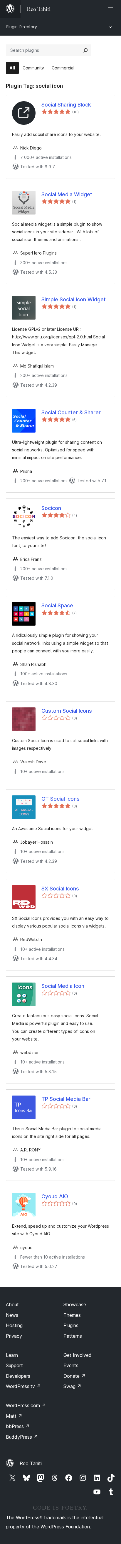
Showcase (74, 1304)
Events (70, 1365)
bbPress (18, 1426)
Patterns (72, 1336)
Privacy (14, 1336)
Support (14, 1365)
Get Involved (77, 1355)
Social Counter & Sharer (71, 412)
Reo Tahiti (31, 1463)
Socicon (51, 508)
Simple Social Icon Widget (73, 299)
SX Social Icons (60, 888)
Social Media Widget (66, 194)
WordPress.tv (23, 1386)
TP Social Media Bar (65, 1099)
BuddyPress (22, 1437)
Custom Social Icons (66, 711)
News (12, 1315)
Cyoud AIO (54, 1196)
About (12, 1304)
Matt (14, 1416)
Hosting (14, 1325)
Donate (74, 1376)
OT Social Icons (60, 799)
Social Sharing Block (66, 105)
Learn (12, 1355)
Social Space (57, 605)
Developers (18, 1376)
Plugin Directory (21, 26)
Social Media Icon (62, 986)
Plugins (70, 1325)
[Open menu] (111, 9)
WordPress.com (26, 1405)
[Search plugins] (85, 50)
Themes (72, 1315)
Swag (72, 1386)
